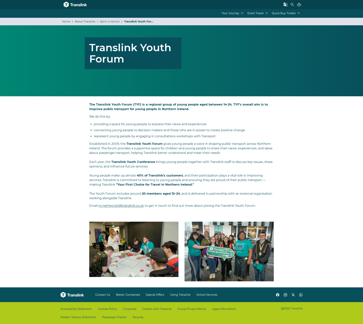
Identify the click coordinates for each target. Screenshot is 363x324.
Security (138, 317)
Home (66, 21)
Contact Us (102, 294)
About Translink (85, 21)
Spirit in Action (110, 21)
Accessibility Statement (76, 309)
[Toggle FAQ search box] (292, 4)
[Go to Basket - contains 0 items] (299, 4)
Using (180, 294)
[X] (293, 294)
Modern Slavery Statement (78, 317)
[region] (181, 21)
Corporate (129, 309)
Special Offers (155, 294)
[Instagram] (285, 294)
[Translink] (76, 4)
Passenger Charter (114, 317)
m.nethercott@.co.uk (121, 206)
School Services (206, 294)
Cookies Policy (107, 309)
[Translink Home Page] (72, 295)
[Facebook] (277, 294)
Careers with (156, 309)
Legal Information (224, 309)
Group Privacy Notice (192, 309)
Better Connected (128, 294)
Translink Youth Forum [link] (139, 21)
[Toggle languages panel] (285, 4)
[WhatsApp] (300, 294)
